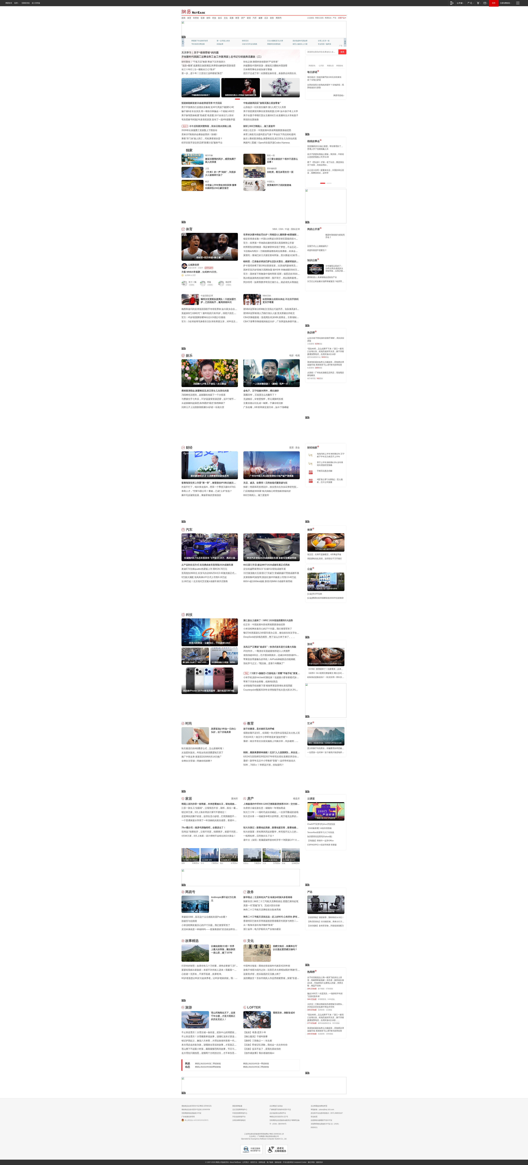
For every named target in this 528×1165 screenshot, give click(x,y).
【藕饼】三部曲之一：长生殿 (257, 1040)
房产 (243, 18)
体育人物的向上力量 (300, 44)
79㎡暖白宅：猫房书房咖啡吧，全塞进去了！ (204, 827)
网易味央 (328, 18)
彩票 (203, 18)
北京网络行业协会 (276, 1106)
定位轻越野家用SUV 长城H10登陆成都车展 (264, 569)
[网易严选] (470, 3)
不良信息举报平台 (239, 1117)
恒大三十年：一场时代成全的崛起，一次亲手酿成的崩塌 (270, 812)
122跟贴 (329, 1010)
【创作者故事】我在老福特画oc (258, 1053)
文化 (226, 18)
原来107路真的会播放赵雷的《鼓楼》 (200, 134)
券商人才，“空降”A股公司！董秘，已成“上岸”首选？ (207, 491)
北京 (266, 18)
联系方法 (254, 1162)
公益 (309, 569)
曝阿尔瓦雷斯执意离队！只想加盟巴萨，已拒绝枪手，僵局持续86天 (218, 300)
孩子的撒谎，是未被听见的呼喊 (258, 729)
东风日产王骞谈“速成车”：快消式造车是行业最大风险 (269, 647)
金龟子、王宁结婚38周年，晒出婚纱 (261, 391)
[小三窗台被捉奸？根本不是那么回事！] (254, 159)
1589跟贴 (329, 1034)
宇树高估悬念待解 (324, 471)
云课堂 (311, 798)
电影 (291, 355)
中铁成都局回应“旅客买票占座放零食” (262, 103)
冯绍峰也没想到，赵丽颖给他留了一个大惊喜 (204, 395)
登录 (493, 3)
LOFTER (254, 1007)
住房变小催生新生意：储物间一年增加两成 (264, 808)
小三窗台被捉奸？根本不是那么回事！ (282, 160)
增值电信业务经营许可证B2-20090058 (196, 1109)
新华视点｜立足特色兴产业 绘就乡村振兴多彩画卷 (267, 897)
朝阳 (183, 863)
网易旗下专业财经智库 (199, 41)
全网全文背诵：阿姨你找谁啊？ (197, 761)
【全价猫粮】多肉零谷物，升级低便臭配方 (325, 926)
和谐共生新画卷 (251, 119)
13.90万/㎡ (296, 863)
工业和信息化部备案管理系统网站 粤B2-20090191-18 (264, 1134)
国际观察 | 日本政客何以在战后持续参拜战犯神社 (267, 69)
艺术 (309, 723)
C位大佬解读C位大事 (275, 41)
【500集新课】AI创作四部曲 (319, 828)
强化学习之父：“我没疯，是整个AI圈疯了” (263, 663)
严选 (334, 18)
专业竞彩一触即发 (324, 44)
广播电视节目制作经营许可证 (280, 1109)
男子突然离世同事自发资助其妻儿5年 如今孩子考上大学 (270, 111)
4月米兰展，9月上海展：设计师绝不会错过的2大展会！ (209, 836)
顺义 (221, 863)
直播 (231, 18)
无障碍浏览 (25, 3)
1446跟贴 (331, 999)
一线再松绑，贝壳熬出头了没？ (258, 836)
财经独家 (312, 447)
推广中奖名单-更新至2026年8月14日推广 (202, 757)
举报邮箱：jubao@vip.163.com (322, 1109)
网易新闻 (193, 11)
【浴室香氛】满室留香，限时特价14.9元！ (325, 917)
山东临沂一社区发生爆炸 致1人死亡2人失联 (264, 107)
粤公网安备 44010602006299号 (196, 1120)
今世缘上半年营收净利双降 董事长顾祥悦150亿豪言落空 (221, 186)
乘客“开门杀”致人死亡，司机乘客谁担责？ (202, 138)
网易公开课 (313, 229)
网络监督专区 (337, 11)
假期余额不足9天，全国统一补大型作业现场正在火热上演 (271, 733)
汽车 (255, 18)
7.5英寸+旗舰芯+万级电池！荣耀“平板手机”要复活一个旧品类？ (275, 673)
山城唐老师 (193, 265)
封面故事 (220, 44)
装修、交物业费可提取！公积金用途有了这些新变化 (207, 65)
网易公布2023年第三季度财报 (256, 1067)
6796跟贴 (329, 989)
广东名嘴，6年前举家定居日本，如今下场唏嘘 (266, 407)
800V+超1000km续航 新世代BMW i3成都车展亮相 (267, 581)
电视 (297, 355)
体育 (189, 18)
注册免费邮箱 (505, 3)
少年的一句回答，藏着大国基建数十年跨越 (264, 62)
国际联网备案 (237, 1106)
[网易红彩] (234, 266)
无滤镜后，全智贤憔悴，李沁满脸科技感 (263, 399)
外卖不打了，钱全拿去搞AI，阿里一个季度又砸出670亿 (209, 487)
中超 (287, 229)
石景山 (245, 863)
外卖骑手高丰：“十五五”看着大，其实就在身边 (204, 69)
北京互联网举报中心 (239, 1109)
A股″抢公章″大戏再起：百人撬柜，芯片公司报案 (330, 480)
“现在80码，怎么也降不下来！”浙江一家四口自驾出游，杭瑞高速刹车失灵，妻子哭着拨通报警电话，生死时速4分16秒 (325, 351)
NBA (275, 229)
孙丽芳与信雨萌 (189, 921)
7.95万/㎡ (257, 863)
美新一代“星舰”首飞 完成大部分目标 (261, 905)
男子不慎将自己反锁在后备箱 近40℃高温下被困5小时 (208, 107)
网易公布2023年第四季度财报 (208, 1067)
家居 (249, 18)
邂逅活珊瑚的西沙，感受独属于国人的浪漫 (220, 160)
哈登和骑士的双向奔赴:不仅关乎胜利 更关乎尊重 (281, 300)
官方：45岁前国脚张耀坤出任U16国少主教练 (204, 317)
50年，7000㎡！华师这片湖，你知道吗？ (263, 765)
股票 (291, 447)
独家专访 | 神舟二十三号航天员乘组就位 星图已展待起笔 (270, 901)
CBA (281, 229)
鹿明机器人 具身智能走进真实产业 (322, 277)
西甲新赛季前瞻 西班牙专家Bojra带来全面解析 (272, 134)
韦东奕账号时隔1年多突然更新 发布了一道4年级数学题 (208, 119)
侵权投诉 (319, 1162)
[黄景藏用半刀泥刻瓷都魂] (254, 185)
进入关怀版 (36, 3)
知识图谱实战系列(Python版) (319, 836)
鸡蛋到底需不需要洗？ (317, 250)
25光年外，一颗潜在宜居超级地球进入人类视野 (266, 651)
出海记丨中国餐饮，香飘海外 (257, 65)
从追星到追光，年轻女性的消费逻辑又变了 (202, 752)
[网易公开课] (460, 3)
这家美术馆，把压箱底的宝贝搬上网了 (262, 974)
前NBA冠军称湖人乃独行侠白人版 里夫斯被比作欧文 (269, 313)
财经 (208, 18)
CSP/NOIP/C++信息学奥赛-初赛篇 (322, 845)
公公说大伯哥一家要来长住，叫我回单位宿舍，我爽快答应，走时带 (325, 171)
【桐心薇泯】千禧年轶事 (255, 1036)
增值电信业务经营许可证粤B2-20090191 (197, 1106)
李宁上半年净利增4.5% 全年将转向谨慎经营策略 (330, 463)
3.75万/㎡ (234, 863)
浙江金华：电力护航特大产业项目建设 (262, 929)
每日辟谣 (312, 72)
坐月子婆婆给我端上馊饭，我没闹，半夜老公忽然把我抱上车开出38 (325, 155)
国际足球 (295, 229)
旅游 (188, 1007)
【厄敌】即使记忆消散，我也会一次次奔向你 (265, 1045)
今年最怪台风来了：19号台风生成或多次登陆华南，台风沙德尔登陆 (335, 268)
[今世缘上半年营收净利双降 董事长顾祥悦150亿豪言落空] (193, 185)
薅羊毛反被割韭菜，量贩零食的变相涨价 (201, 495)
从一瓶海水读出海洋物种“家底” (258, 925)
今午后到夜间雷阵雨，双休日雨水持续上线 (210, 126)
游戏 (309, 644)
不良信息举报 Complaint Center (294, 1162)
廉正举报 (311, 1162)
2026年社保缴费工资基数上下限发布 (199, 130)
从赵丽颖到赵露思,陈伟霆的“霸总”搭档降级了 (203, 403)
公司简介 (245, 1162)
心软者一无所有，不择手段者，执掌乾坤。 (202, 974)
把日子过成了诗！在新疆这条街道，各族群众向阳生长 (269, 73)
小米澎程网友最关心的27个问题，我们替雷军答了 (267, 629)
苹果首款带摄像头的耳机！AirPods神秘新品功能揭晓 (269, 659)
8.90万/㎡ (195, 863)
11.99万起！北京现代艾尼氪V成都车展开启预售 (205, 581)
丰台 (202, 863)
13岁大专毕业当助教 (249, 44)
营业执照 (314, 1117)
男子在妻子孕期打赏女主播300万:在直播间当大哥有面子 (270, 115)
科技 (214, 18)
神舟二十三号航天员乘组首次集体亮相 (262, 909)
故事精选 (192, 941)
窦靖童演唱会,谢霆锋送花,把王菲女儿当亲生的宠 (205, 391)
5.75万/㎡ (276, 863)
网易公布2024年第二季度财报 (208, 1063)
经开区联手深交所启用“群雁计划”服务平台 (202, 142)
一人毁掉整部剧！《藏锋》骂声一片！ (268, 138)
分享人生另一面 (323, 41)
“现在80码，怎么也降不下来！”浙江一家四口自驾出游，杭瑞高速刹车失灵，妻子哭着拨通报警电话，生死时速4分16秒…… (325, 1017)
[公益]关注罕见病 (314, 594)
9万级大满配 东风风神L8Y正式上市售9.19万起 (204, 577)
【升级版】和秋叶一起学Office (320, 840)
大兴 (264, 863)
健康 (260, 18)
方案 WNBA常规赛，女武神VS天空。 (200, 272)
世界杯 (196, 18)
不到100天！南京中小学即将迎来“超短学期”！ (265, 737)
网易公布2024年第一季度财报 (256, 1063)
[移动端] (452, 3)
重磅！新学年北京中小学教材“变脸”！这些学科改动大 (269, 761)
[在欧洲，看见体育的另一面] (254, 172)
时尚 (188, 723)
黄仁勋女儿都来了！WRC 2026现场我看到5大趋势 (274, 130)
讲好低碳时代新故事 (300, 41)
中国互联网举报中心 (239, 1113)
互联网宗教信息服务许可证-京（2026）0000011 (325, 1125)
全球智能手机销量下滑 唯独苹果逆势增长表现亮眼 (267, 685)
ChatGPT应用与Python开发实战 (321, 824)
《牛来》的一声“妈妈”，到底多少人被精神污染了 (220, 173)
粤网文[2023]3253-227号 (279, 1117)
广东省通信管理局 (188, 1117)
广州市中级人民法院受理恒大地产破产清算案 (271, 126)
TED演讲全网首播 (198, 44)
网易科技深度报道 (273, 44)
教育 (237, 18)
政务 (272, 18)
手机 (246, 673)
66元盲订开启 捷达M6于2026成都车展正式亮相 (266, 565)
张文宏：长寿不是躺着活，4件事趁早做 (324, 554)
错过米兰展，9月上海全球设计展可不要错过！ (204, 812)
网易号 (279, 18)
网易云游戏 (319, 18)
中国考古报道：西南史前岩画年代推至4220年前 (266, 966)
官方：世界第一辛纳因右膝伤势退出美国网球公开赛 (268, 243)
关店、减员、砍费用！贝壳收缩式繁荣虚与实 (265, 483)
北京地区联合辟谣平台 (278, 1113)
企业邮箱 (310, 18)
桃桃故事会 (313, 141)
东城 (283, 863)
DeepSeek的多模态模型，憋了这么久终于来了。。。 (269, 637)
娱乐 (220, 18)
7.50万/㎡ (215, 863)
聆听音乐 (245, 41)
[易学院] (317, 95)
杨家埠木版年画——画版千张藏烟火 (199, 73)
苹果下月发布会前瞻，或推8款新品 (260, 681)
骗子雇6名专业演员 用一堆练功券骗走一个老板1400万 (208, 111)
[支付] (478, 3)
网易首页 (9, 3)
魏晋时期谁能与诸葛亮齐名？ (335, 236)
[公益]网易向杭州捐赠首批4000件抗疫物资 (325, 598)
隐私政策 (278, 1162)
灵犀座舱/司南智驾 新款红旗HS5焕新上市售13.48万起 (269, 577)
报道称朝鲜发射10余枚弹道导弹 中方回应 (202, 103)
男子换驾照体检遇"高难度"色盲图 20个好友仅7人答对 (208, 115)
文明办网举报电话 (239, 1120)
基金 (297, 447)
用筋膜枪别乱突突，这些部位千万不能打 (324, 558)
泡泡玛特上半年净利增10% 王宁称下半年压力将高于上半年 (330, 455)
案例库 (234, 798)
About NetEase (235, 1162)
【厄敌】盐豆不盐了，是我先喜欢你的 (262, 1049)
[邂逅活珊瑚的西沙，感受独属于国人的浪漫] (193, 159)
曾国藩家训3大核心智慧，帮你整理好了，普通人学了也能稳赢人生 (325, 147)
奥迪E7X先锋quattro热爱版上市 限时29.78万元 (204, 569)
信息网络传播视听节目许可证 (321, 1120)
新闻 (183, 18)
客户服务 (270, 1162)
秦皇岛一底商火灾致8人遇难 (265, 142)
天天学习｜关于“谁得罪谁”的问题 (200, 52)
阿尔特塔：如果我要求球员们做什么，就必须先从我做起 (270, 282)
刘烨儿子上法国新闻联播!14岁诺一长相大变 (203, 407)
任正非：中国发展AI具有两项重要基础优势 (264, 624)
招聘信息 (262, 1162)
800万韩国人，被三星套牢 (256, 495)
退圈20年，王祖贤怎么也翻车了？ (260, 395)
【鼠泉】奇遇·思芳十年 (254, 1032)
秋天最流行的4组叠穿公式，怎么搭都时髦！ (203, 748)
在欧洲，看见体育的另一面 (280, 172)
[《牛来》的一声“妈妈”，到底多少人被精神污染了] (193, 172)
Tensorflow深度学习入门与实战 (320, 832)
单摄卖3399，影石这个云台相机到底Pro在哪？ (204, 917)
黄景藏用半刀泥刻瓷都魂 (279, 185)
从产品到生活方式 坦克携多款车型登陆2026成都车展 (207, 565)
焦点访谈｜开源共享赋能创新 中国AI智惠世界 (204, 62)
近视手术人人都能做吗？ (317, 246)
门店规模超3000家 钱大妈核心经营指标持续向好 (267, 491)
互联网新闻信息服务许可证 (191, 1113)
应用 (16, 3)
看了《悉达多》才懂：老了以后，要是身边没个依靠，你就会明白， (325, 163)
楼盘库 (296, 798)
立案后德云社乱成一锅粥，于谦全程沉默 (263, 403)
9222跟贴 (336, 1023)
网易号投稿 (338, 95)
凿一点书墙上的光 (223, 41)
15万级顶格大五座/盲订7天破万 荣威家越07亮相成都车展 (271, 573)
